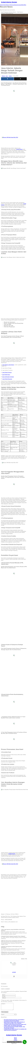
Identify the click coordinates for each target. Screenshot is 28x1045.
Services (12, 4)
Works (15, 1037)
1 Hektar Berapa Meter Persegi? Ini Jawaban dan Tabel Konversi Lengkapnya (15, 1029)
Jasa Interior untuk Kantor (8, 364)
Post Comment (5, 1011)
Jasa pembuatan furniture (8, 376)
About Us (8, 4)
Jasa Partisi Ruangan (7, 379)
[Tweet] (20, 78)
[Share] (7, 78)
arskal (10, 76)
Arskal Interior (3, 4)
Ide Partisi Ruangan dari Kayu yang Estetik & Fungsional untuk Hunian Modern (14, 1020)
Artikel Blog (23, 4)
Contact (19, 4)
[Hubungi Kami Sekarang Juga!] (25, 1042)
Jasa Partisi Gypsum (7, 372)
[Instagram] (14, 976)
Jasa (7, 76)
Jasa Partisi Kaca (6, 374)
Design (3, 76)
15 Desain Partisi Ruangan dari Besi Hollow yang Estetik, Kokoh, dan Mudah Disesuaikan (15, 1025)
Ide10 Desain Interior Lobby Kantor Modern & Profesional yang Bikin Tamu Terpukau (14, 1022)
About (15, 1038)
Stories (16, 4)
